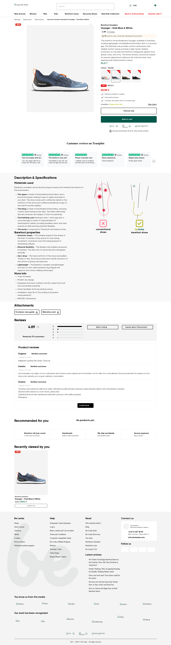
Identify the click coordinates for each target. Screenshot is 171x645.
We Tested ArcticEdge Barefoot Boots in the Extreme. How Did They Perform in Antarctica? (104, 562)
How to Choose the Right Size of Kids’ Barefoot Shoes (103, 589)
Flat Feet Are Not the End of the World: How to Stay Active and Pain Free (103, 583)
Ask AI (103, 63)
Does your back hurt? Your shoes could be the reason (104, 576)
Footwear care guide (24, 312)
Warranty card (49, 312)
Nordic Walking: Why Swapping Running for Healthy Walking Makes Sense (104, 570)
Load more (84, 405)
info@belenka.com (136, 537)
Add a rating (101, 327)
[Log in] (148, 6)
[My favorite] (143, 6)
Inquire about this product (136, 327)
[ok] (110, 6)
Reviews (20, 320)
